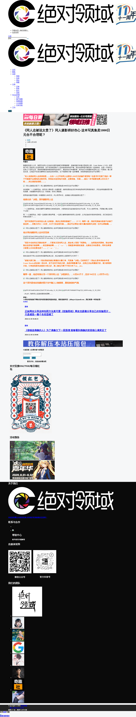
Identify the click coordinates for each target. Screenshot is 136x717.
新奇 (28, 140)
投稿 (10, 111)
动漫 (13, 74)
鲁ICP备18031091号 (17, 708)
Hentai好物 (16, 95)
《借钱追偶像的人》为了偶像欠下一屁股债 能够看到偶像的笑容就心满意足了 (66, 330)
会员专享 (15, 32)
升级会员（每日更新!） (20, 30)
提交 (33, 357)
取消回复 (26, 357)
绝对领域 (23, 706)
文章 (13, 84)
